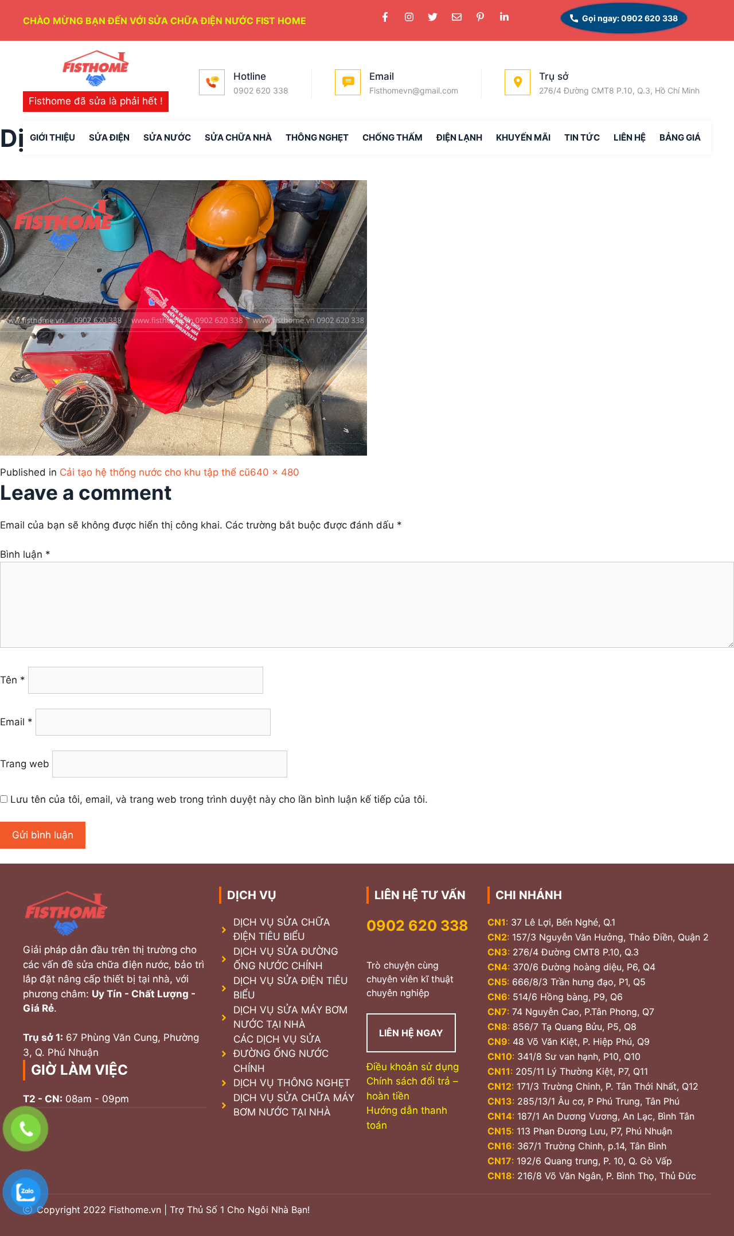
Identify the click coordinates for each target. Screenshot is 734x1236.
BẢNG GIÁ (680, 137)
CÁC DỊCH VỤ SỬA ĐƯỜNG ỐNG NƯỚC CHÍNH (281, 1053)
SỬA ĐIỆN (109, 137)
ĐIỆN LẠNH (459, 137)
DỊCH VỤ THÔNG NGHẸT (291, 1083)
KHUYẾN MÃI (523, 137)
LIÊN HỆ (630, 137)
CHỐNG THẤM (392, 137)
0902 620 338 (417, 925)
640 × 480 (274, 472)
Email (16, 722)
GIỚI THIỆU (52, 137)
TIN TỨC (582, 137)
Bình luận (25, 554)
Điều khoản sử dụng (412, 1066)
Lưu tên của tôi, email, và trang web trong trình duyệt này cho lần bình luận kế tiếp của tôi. (219, 799)
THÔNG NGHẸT (317, 137)
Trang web (24, 763)
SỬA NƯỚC (167, 137)
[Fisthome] (96, 69)
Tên (12, 680)
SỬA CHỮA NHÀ (238, 137)
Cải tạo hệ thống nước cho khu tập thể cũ (155, 472)
